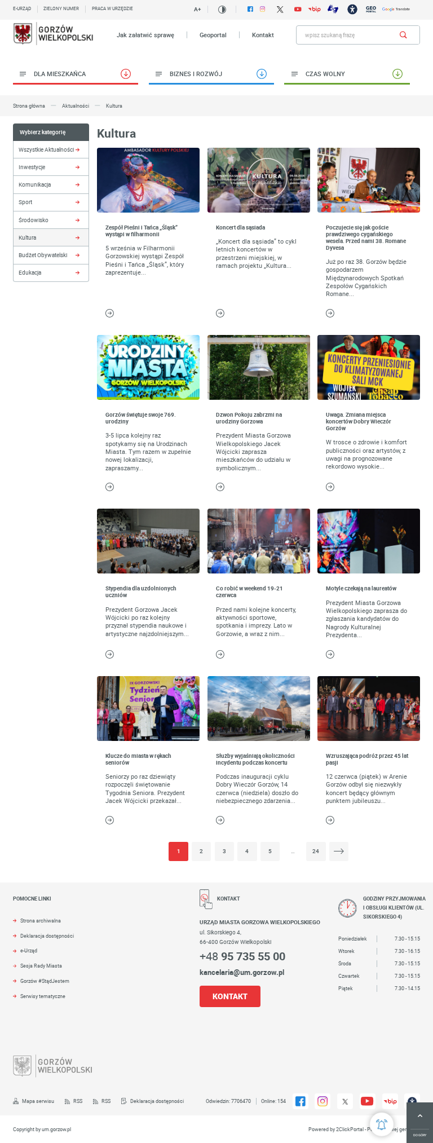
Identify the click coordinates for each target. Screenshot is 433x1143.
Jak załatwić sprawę (145, 35)
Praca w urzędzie (112, 8)
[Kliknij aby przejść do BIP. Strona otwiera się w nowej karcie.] (314, 9)
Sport (25, 202)
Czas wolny (325, 73)
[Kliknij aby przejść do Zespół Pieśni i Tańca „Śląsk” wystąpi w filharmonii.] (148, 180)
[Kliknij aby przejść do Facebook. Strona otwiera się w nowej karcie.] (250, 9)
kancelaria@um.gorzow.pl (242, 972)
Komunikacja (35, 184)
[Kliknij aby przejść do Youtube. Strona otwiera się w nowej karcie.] (297, 9)
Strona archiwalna (40, 920)
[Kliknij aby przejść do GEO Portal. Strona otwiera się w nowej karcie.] (370, 9)
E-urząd (22, 8)
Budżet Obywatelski (43, 255)
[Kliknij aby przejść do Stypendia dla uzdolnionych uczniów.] (148, 541)
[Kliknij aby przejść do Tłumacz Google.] (396, 9)
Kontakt (263, 35)
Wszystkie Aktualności (46, 149)
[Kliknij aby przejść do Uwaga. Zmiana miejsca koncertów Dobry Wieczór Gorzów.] (368, 367)
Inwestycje (32, 167)
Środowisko (33, 220)
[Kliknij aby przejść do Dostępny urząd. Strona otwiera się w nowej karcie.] (352, 9)
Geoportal (213, 35)
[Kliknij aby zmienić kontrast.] (222, 10)
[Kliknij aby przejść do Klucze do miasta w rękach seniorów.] (148, 708)
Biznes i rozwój (196, 73)
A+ (197, 9)
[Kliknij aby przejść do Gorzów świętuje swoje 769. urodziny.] (148, 367)
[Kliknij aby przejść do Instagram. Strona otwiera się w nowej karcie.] (263, 9)
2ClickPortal (350, 1129)
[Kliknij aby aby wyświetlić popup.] (382, 1124)
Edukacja (30, 272)
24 (315, 851)
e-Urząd (28, 950)
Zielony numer (61, 8)
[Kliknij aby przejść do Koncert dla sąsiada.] (258, 180)
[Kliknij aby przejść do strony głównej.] (54, 35)
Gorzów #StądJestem (44, 981)
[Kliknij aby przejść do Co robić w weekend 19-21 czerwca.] (258, 541)
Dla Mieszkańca (60, 73)
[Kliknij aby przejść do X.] (280, 9)
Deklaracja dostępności (47, 936)
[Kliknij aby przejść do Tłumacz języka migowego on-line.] (333, 9)
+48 (242, 956)
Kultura (27, 237)
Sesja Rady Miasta (41, 966)
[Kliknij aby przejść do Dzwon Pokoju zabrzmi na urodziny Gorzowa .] (258, 367)
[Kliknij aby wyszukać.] (403, 35)
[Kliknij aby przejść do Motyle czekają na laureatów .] (368, 541)
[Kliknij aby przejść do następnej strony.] (338, 851)
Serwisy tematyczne (42, 996)
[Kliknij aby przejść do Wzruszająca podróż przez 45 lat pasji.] (368, 708)
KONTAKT (230, 996)
